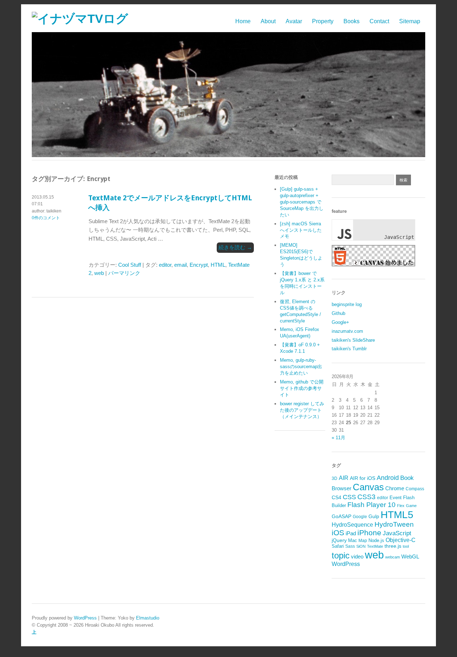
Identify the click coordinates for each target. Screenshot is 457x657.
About (268, 21)
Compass (415, 489)
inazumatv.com (347, 331)
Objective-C (401, 540)
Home (243, 21)
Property (322, 21)
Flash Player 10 (371, 504)
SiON (361, 546)
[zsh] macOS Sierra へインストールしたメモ (301, 230)
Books (351, 21)
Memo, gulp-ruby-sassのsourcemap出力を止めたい (301, 366)
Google (360, 516)
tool (406, 546)
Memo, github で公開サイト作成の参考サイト (301, 388)
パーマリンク (124, 273)
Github (338, 313)
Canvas (368, 487)
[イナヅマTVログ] (80, 18)
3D (334, 478)
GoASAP (341, 516)
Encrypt (199, 265)
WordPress (346, 564)
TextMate (375, 546)
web (99, 273)
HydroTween (394, 524)
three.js (393, 546)
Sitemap (409, 21)
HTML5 (397, 514)
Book (407, 478)
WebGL (410, 557)
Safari (338, 546)
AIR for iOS (362, 478)
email (180, 265)
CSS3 (366, 497)
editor (165, 265)
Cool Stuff (129, 265)
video (357, 557)
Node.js (376, 540)
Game (411, 505)
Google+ (340, 322)
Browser (341, 488)
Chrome (394, 488)
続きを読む (235, 247)
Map (362, 540)
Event (396, 497)
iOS (338, 532)
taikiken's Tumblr (349, 348)
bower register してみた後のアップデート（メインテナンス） (302, 410)
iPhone (369, 532)
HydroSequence (352, 524)
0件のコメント (46, 217)
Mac (352, 540)
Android (388, 477)
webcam (392, 557)
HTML (218, 265)
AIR (343, 478)
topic (341, 555)
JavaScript (397, 533)
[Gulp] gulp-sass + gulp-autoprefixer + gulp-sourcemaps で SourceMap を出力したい (301, 201)
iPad (351, 533)
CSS (349, 497)
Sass (350, 546)
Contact (379, 21)
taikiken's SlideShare (353, 340)
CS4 (336, 497)
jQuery (339, 540)
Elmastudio (147, 618)
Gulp (373, 516)
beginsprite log (347, 304)
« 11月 (338, 437)
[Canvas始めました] (373, 264)
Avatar (294, 21)
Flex (401, 505)
